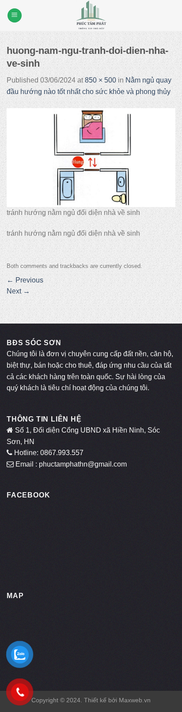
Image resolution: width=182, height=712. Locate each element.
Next (18, 291)
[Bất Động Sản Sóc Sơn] (91, 15)
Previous (25, 280)
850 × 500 (100, 80)
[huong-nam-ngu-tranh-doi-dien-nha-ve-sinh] (91, 157)
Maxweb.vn (135, 700)
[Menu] (15, 15)
